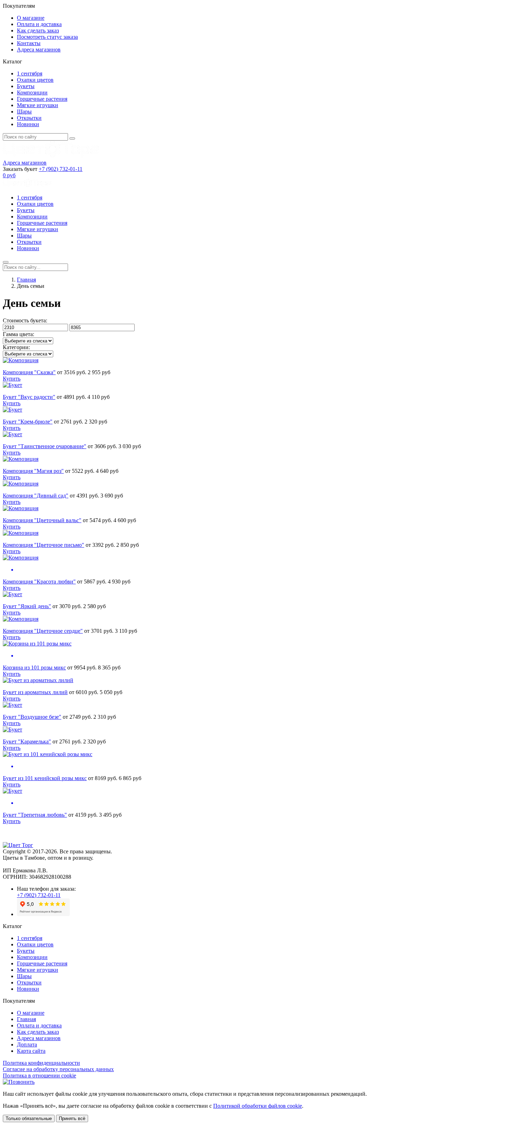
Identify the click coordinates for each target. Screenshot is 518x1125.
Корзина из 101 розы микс (34, 667)
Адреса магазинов (39, 49)
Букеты (26, 86)
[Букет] (12, 385)
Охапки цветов (35, 80)
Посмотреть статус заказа (47, 37)
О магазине (30, 18)
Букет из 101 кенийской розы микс (45, 778)
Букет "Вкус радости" (29, 397)
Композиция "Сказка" (29, 372)
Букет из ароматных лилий (35, 692)
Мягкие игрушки (37, 105)
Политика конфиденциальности (41, 1063)
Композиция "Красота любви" (39, 582)
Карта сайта (31, 1051)
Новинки (28, 124)
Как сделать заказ (38, 30)
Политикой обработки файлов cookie (257, 1106)
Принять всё (72, 1118)
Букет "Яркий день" (27, 606)
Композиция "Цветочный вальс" (42, 520)
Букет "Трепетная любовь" (35, 815)
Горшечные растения (42, 99)
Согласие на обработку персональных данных (58, 1069)
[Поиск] (72, 138)
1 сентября (29, 73)
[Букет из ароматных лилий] (38, 680)
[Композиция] (20, 360)
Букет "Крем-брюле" (28, 422)
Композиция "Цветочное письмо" (43, 545)
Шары (24, 112)
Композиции (32, 92)
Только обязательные (29, 1118)
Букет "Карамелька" (27, 741)
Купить (11, 379)
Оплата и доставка (39, 24)
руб (9, 175)
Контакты (29, 43)
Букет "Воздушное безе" (32, 717)
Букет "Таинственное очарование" (44, 446)
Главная (26, 280)
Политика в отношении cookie (39, 1075)
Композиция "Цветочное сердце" (43, 631)
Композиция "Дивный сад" (35, 496)
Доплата (27, 1044)
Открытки (29, 118)
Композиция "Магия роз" (33, 471)
